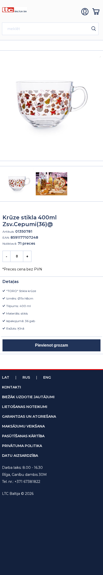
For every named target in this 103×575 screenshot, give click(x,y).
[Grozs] (96, 12)
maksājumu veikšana (23, 426)
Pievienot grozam (51, 345)
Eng (47, 377)
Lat (5, 377)
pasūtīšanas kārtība (23, 436)
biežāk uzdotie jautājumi (28, 397)
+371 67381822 (27, 481)
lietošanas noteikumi (24, 406)
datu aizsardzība (20, 455)
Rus (26, 377)
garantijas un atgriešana (29, 416)
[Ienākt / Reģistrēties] (85, 12)
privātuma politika (22, 446)
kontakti (11, 387)
